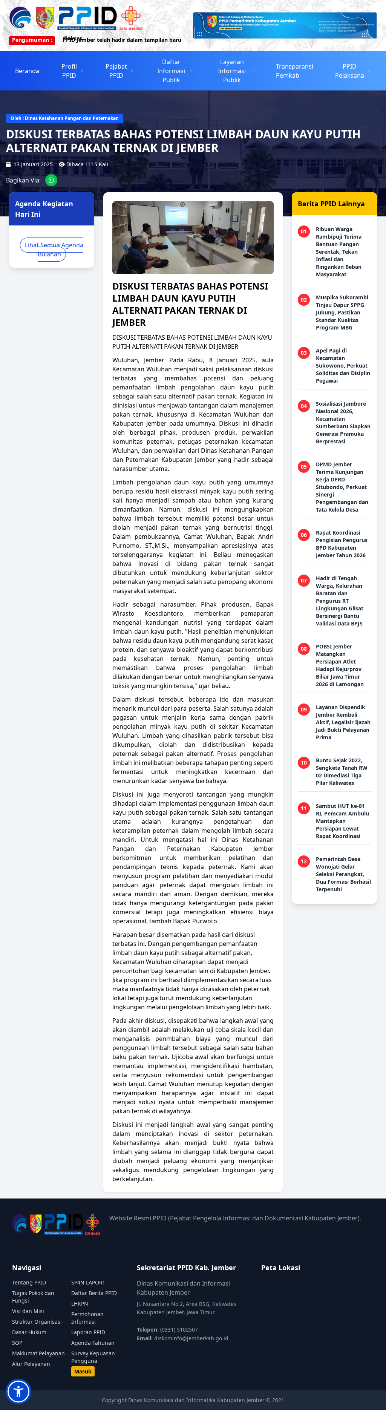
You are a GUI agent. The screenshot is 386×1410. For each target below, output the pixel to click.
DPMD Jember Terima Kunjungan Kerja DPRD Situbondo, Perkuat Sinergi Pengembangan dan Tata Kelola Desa (342, 487)
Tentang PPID (29, 1282)
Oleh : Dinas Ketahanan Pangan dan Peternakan (65, 118)
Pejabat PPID (116, 71)
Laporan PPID (88, 1332)
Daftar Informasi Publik (171, 71)
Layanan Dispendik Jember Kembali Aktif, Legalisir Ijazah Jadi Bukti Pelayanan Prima (343, 722)
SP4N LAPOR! (87, 1282)
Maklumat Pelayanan (38, 1353)
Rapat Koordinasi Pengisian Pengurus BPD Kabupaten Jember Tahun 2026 (342, 544)
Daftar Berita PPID (94, 1293)
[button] (18, 1391)
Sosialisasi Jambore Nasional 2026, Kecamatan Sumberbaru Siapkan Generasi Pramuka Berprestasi (343, 422)
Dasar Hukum (29, 1332)
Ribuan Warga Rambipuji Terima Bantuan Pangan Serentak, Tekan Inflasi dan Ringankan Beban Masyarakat (338, 251)
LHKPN (79, 1303)
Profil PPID (69, 71)
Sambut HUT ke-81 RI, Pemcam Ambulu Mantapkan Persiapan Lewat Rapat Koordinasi (342, 821)
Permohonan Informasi (87, 1317)
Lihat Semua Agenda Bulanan (54, 249)
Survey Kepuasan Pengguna (93, 1357)
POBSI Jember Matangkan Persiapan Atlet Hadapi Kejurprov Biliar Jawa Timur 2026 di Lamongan (340, 665)
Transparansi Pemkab (294, 71)
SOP (17, 1342)
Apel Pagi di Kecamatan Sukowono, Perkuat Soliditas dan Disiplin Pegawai (343, 365)
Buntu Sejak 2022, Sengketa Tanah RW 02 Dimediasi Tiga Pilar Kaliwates (342, 771)
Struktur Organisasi (37, 1321)
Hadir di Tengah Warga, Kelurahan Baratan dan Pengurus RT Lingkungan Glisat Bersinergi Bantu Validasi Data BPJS (339, 601)
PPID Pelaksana (349, 71)
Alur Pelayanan (31, 1363)
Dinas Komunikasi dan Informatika (172, 1400)
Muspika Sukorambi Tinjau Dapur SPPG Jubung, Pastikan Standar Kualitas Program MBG (342, 312)
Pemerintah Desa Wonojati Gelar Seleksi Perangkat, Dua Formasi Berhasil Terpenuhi (343, 874)
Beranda (27, 71)
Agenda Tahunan (93, 1342)
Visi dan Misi (28, 1311)
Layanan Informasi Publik (232, 71)
